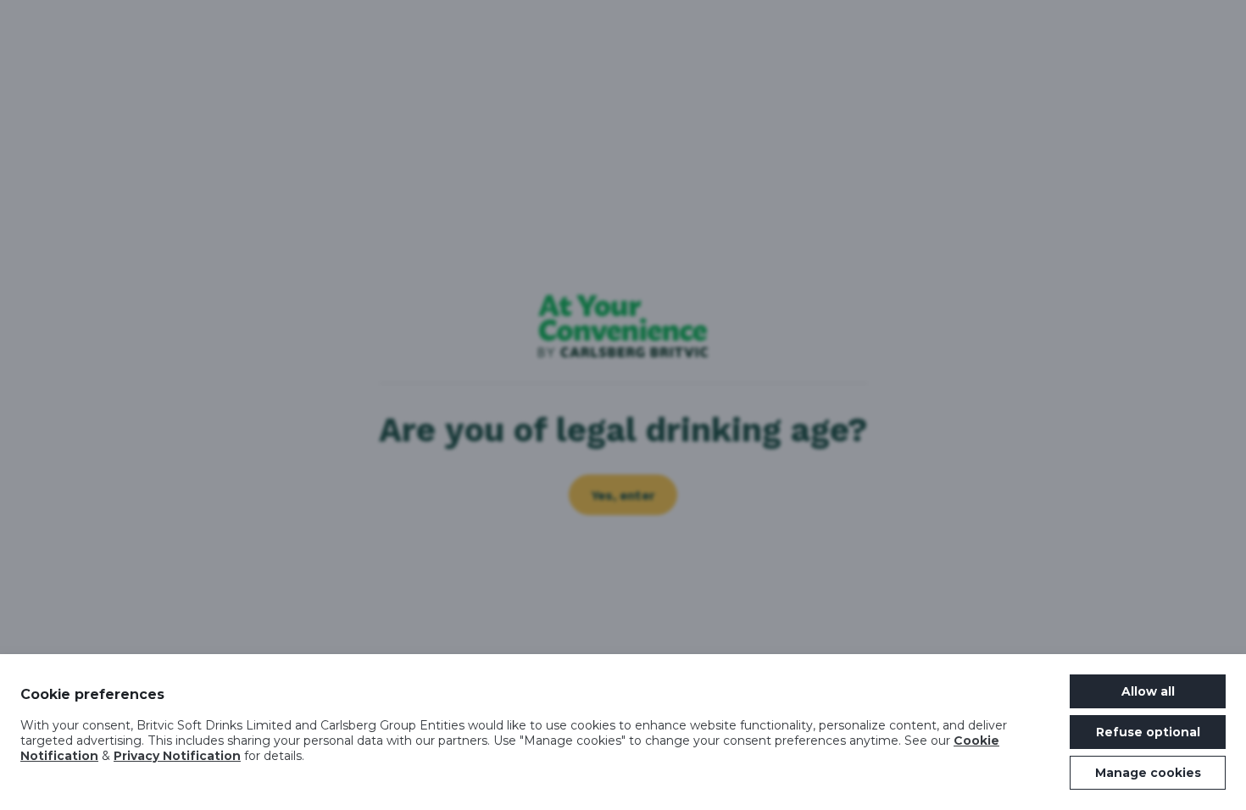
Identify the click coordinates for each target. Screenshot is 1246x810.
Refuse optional (1148, 732)
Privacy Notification (177, 755)
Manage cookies (1148, 772)
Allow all (1148, 691)
